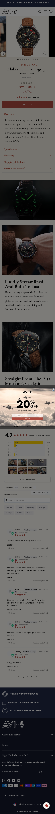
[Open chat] (46, 805)
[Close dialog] (53, 389)
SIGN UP (27, 418)
